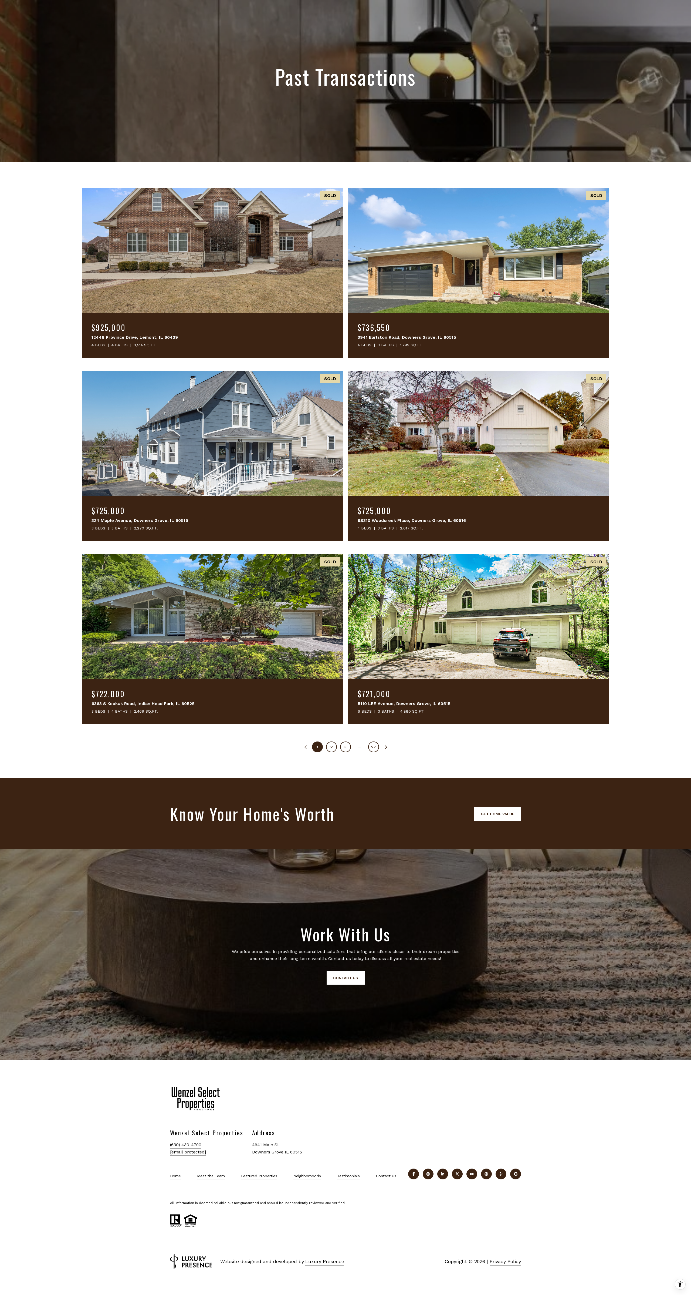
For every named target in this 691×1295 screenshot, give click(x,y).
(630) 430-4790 (185, 1144)
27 (373, 747)
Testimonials (348, 1176)
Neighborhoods (307, 1176)
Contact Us (386, 1176)
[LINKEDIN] (442, 1174)
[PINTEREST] (486, 1174)
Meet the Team (211, 1176)
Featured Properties (259, 1176)
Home (175, 1176)
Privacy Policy (505, 1261)
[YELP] (501, 1174)
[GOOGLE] (515, 1174)
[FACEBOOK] (413, 1174)
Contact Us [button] (345, 978)
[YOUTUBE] (471, 1174)
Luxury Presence (324, 1261)
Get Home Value (497, 814)
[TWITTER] (457, 1174)
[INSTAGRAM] (428, 1174)
